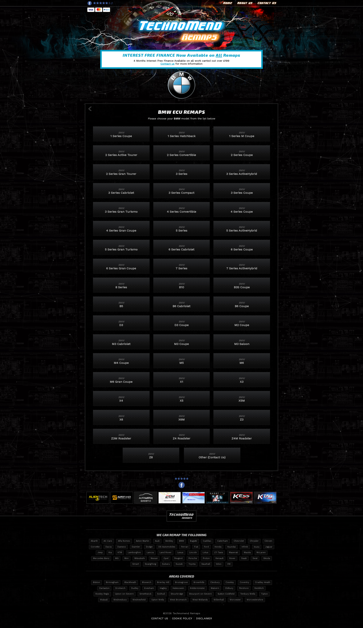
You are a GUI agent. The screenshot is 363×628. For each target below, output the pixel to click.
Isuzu (256, 547)
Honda (218, 547)
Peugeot (178, 558)
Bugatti (193, 541)
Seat (255, 558)
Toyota (191, 564)
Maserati (233, 552)
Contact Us (266, 3)
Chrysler (254, 541)
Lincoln (193, 552)
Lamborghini (134, 552)
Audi (157, 541)
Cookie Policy (182, 618)
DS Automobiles (166, 547)
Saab (244, 558)
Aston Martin (142, 541)
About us (244, 3)
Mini (126, 558)
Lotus (205, 552)
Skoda (266, 558)
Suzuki (179, 564)
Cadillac (207, 541)
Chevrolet (239, 541)
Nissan (154, 558)
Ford (206, 547)
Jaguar (268, 547)
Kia (110, 552)
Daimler (136, 547)
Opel (166, 558)
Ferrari (184, 547)
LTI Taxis (218, 552)
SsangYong (150, 564)
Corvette (95, 547)
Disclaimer (204, 618)
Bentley (169, 541)
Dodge (149, 547)
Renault (219, 558)
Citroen (268, 541)
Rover (232, 558)
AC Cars (108, 541)
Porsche (192, 558)
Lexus (180, 552)
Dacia (108, 547)
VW (229, 564)
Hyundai (231, 547)
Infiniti (245, 547)
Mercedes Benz (101, 558)
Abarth (94, 541)
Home (227, 3)
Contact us (168, 63)
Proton (206, 558)
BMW (181, 541)
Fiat (196, 547)
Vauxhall (205, 564)
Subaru (166, 564)
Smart (135, 564)
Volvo (218, 564)
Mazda (247, 552)
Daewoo (121, 547)
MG (117, 558)
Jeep (100, 552)
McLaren (261, 552)
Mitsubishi (139, 558)
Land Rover (165, 552)
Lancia (150, 552)
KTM (120, 552)
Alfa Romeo (124, 541)
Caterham (222, 541)
